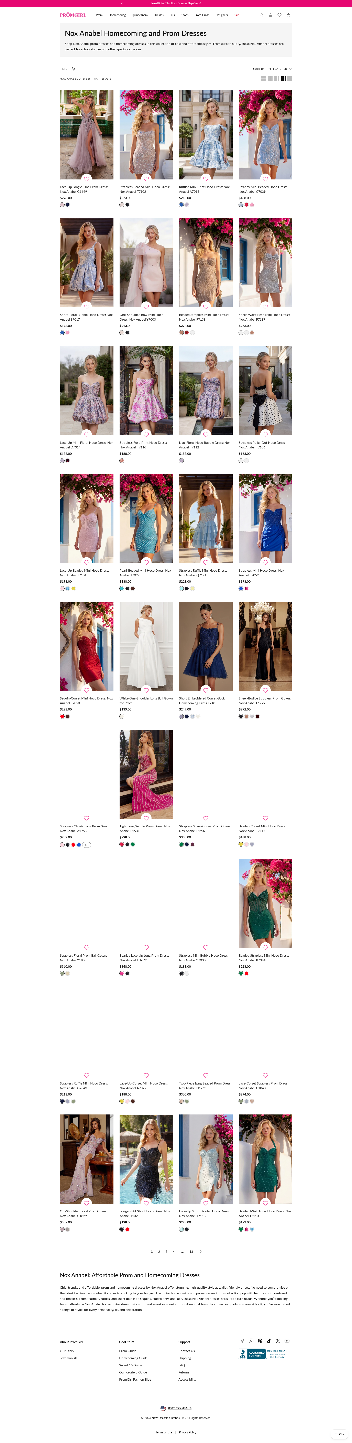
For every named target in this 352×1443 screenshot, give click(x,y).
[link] (270, 15)
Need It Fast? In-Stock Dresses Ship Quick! (176, 3)
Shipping (184, 1358)
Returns (183, 1372)
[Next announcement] (230, 3)
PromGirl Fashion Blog (135, 1379)
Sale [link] (236, 15)
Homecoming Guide (133, 1358)
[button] (261, 15)
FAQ (181, 1365)
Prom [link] (99, 15)
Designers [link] (222, 15)
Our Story (67, 1351)
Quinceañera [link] (140, 15)
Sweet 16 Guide (130, 1365)
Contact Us (186, 1351)
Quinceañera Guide (133, 1372)
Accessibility (187, 1379)
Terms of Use (164, 1432)
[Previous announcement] (121, 3)
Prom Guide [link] (202, 15)
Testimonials (68, 1358)
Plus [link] (172, 15)
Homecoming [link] (117, 15)
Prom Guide (127, 1351)
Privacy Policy (187, 1432)
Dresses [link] (159, 15)
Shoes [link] (184, 15)
